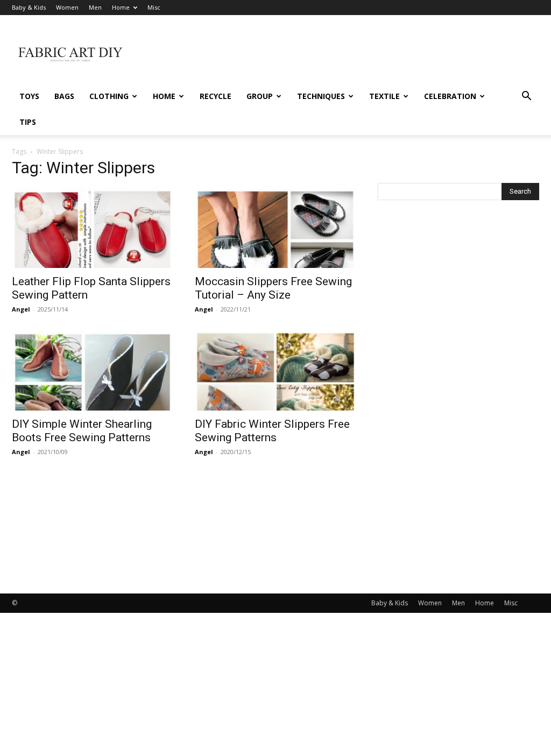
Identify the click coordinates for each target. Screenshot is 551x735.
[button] (526, 97)
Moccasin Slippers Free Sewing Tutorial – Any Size (273, 288)
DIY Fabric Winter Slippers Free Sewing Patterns (272, 431)
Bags (64, 96)
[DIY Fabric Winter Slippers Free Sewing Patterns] (275, 371)
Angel (21, 309)
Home (121, 7)
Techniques (321, 96)
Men (95, 7)
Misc (153, 7)
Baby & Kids (29, 7)
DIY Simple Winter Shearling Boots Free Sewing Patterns (82, 431)
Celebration (450, 96)
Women (67, 7)
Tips (27, 122)
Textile (384, 96)
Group (259, 96)
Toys (29, 96)
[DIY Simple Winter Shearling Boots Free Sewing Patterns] (92, 371)
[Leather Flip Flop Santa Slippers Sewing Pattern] (92, 228)
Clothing (109, 96)
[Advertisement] (343, 54)
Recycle (215, 96)
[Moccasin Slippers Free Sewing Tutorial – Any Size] (275, 228)
